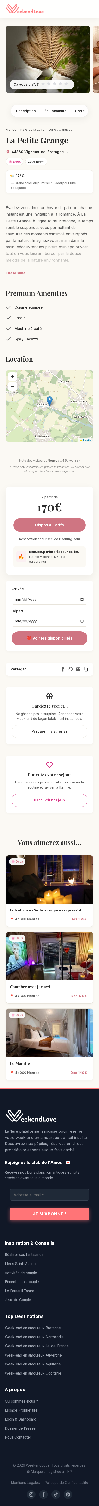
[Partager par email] (78, 669)
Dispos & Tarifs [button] (49, 525)
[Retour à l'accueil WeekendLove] (49, 1116)
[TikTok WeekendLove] (55, 1494)
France (11, 129)
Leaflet (87, 440)
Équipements (55, 111)
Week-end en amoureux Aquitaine (33, 1364)
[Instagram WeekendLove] (31, 1494)
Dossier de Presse (20, 1428)
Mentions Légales (25, 1482)
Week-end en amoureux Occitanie (33, 1373)
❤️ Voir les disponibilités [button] (50, 638)
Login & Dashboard (20, 1419)
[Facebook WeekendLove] (43, 1494)
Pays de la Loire (32, 129)
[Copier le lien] (86, 669)
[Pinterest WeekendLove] (68, 1494)
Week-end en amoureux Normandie (34, 1337)
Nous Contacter (18, 1437)
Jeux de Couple (18, 1300)
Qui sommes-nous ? (21, 1401)
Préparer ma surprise (50, 731)
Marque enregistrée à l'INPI (52, 1472)
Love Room (36, 161)
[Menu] (90, 9)
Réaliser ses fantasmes (24, 1254)
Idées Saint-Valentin (21, 1263)
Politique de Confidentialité (66, 1482)
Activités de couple (21, 1273)
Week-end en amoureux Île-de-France (37, 1346)
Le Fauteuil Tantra (19, 1291)
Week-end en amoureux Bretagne (33, 1328)
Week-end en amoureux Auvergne (33, 1355)
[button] (50, 401)
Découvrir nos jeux (49, 800)
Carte (80, 111)
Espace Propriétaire (21, 1410)
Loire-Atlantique (61, 129)
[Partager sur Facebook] (63, 669)
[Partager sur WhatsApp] (70, 669)
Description (26, 111)
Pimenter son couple (22, 1282)
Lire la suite (15, 273)
